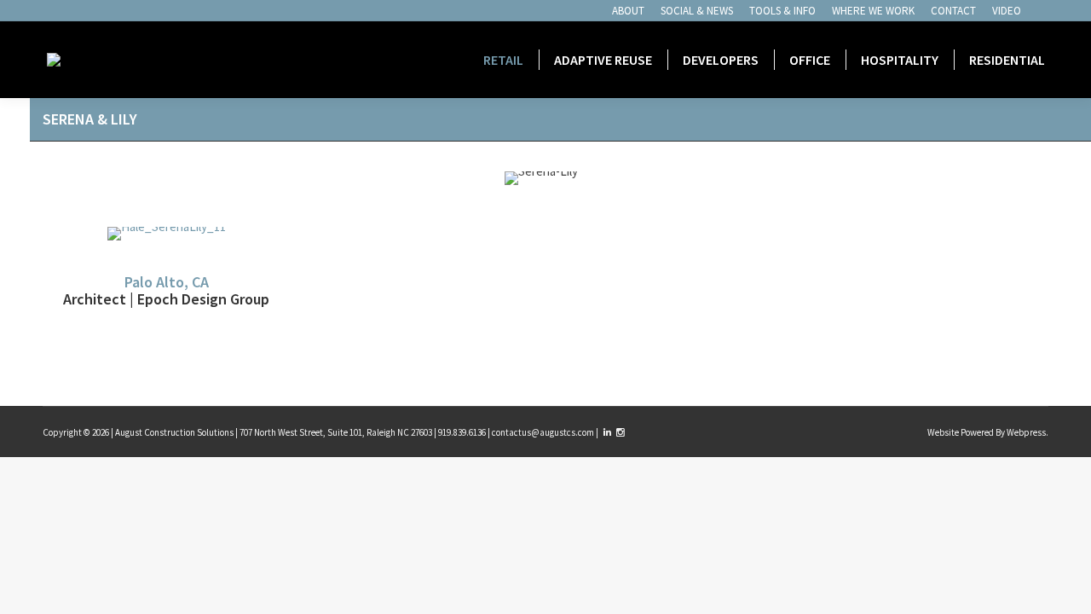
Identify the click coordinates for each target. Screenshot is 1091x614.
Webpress (1026, 432)
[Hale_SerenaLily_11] (166, 233)
